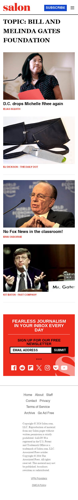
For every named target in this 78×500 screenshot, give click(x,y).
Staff (49, 395)
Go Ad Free (46, 413)
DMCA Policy (39, 485)
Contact (31, 401)
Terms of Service (38, 407)
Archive (29, 413)
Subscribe (55, 8)
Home (28, 395)
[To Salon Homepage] (16, 7)
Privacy (45, 401)
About (39, 395)
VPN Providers (39, 478)
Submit (60, 350)
